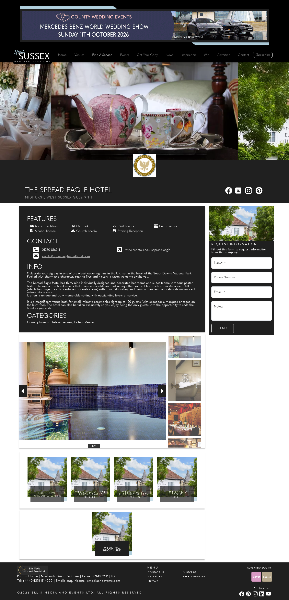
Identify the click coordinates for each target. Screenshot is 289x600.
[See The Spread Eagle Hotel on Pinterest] (259, 190)
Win (206, 55)
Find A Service (102, 55)
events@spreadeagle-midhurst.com (66, 256)
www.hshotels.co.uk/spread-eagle (147, 250)
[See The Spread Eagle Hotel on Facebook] (229, 190)
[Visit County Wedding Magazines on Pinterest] (249, 593)
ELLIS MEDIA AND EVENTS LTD (62, 592)
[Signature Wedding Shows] (144, 25)
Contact (243, 55)
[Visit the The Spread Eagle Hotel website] (144, 165)
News (169, 55)
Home (62, 55)
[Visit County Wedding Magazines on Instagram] (256, 593)
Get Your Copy (147, 55)
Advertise (223, 55)
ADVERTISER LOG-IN (259, 568)
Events (124, 55)
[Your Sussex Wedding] (32, 57)
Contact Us (156, 572)
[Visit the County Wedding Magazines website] (267, 576)
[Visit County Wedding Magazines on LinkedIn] (262, 593)
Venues (79, 55)
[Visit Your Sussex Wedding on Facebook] (242, 593)
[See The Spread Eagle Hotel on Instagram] (249, 190)
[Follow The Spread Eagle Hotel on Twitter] (239, 190)
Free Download (194, 577)
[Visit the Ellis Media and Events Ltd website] (32, 570)
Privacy (153, 581)
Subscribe (263, 54)
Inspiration (188, 55)
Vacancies (155, 577)
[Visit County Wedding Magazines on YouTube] (269, 593)
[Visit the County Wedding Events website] (256, 576)
